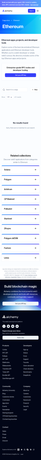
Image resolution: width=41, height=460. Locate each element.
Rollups (4, 356)
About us (26, 390)
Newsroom (27, 400)
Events (4, 406)
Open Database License (31, 275)
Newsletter (6, 410)
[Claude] (30, 449)
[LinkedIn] (8, 326)
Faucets (26, 362)
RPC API (5, 353)
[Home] (7, 11)
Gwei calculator (28, 366)
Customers (27, 397)
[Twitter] (4, 326)
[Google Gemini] (21, 449)
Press (4, 434)
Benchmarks (27, 372)
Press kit (26, 403)
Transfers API (6, 369)
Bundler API (6, 375)
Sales (4, 431)
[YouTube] (12, 326)
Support (25, 359)
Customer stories (8, 397)
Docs (25, 356)
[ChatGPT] (18, 449)
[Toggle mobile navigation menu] (38, 11)
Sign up (25, 350)
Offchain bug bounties (9, 416)
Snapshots (26, 375)
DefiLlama (7, 277)
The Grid (17, 275)
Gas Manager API (8, 378)
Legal (25, 410)
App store (5, 403)
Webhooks (6, 362)
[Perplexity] (24, 449)
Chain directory (28, 369)
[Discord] (17, 326)
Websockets (6, 366)
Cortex (4, 350)
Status (25, 353)
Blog (3, 394)
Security (26, 406)
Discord (5, 441)
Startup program (7, 413)
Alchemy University (8, 390)
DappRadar (14, 277)
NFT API (5, 359)
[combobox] (10, 97)
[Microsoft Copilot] (27, 449)
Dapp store (6, 20)
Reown (19, 277)
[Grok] (33, 449)
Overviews (6, 400)
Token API (5, 372)
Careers (26, 394)
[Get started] (20, 3)
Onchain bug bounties (9, 419)
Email (4, 438)
